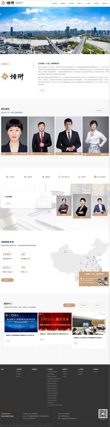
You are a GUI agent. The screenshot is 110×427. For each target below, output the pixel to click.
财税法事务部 (50, 402)
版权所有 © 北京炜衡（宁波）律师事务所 (11, 425)
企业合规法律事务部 (52, 398)
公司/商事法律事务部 (52, 371)
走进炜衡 (54, 3)
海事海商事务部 (51, 374)
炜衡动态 (68, 305)
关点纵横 (83, 305)
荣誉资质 (19, 374)
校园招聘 (80, 374)
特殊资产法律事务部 (52, 395)
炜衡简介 (19, 371)
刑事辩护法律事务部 (52, 381)
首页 (2, 369)
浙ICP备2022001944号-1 (29, 425)
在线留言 (95, 371)
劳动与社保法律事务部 (52, 393)
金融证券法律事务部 (52, 388)
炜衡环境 (19, 376)
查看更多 (99, 110)
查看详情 (8, 203)
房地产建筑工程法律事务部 (53, 378)
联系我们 (96, 3)
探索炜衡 (6, 280)
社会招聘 (80, 371)
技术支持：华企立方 (42, 425)
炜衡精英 (63, 3)
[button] (2, 330)
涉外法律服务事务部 (52, 400)
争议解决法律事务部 (52, 390)
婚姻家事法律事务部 (52, 376)
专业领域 (71, 3)
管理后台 (50, 425)
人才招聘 (88, 3)
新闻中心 (79, 3)
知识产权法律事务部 (52, 386)
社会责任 (97, 305)
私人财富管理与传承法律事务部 (54, 405)
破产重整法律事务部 (52, 383)
